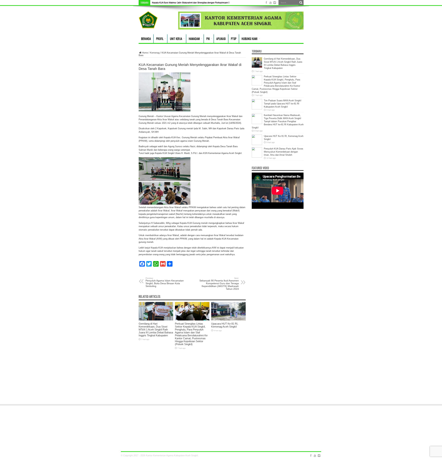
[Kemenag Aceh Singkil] (148, 26)
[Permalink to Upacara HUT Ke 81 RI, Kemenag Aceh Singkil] (228, 319)
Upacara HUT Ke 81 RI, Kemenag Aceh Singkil (224, 325)
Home (145, 52)
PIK (208, 39)
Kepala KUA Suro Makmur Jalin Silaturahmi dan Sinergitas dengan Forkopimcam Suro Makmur (196, 2)
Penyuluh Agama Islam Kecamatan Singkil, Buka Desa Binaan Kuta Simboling (165, 282)
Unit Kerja (176, 39)
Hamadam (194, 39)
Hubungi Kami (249, 39)
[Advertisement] (221, 374)
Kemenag (155, 52)
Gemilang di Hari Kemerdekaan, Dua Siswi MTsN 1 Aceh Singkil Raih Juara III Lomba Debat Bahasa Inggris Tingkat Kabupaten (156, 329)
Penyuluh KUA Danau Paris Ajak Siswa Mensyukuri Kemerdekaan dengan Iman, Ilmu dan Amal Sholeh (283, 151)
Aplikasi (221, 39)
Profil (159, 39)
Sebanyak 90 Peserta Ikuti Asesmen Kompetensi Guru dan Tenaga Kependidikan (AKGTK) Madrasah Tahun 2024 (219, 283)
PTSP (233, 39)
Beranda (146, 39)
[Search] (301, 2)
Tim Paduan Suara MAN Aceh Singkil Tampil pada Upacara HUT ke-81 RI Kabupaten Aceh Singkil (282, 103)
